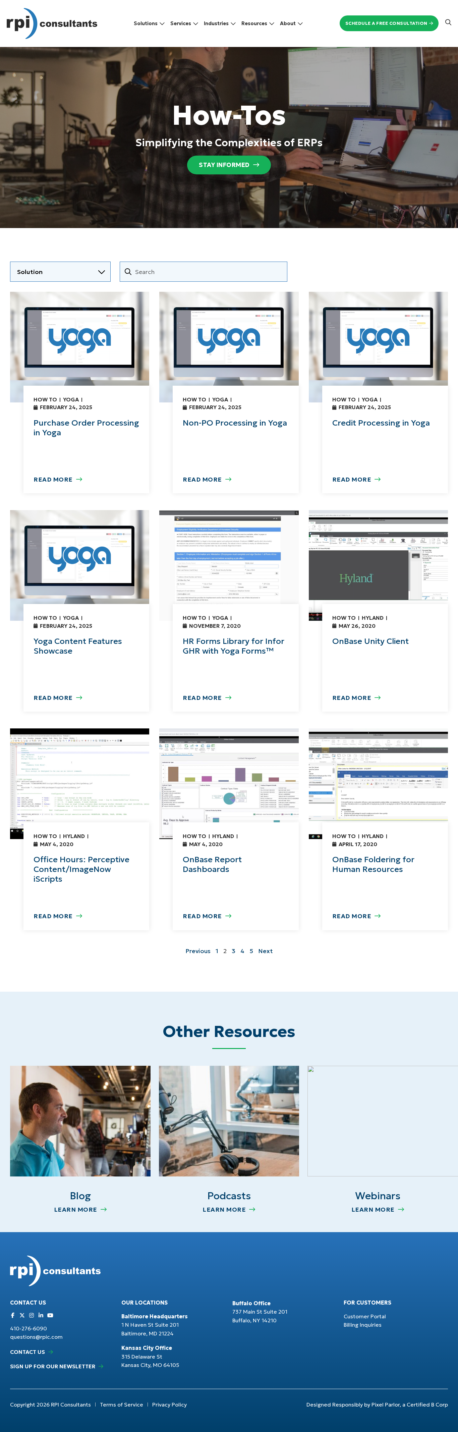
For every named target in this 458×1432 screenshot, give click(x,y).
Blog (80, 1196)
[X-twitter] (22, 1315)
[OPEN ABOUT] (300, 23)
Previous (198, 951)
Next (265, 951)
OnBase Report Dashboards (212, 864)
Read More (53, 479)
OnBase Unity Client (370, 641)
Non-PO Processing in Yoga (235, 423)
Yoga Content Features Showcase (78, 646)
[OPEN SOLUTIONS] (162, 23)
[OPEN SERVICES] (195, 23)
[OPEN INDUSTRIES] (233, 23)
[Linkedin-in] (41, 1315)
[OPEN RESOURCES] (272, 23)
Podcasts (229, 1196)
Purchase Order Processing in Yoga (86, 428)
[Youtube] (50, 1315)
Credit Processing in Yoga (381, 423)
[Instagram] (31, 1315)
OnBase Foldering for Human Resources (373, 864)
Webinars (377, 1196)
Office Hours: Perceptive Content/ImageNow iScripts (81, 869)
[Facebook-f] (12, 1315)
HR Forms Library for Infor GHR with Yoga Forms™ (233, 646)
